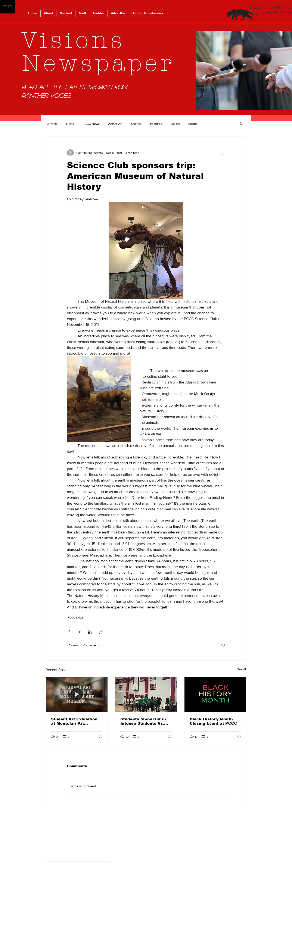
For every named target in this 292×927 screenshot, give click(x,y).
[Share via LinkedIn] (90, 632)
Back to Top (7, 908)
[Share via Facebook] (69, 632)
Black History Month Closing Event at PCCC (213, 721)
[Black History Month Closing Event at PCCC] (215, 694)
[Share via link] (100, 632)
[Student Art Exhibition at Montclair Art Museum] (77, 694)
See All (241, 669)
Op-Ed (175, 123)
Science (136, 123)
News (70, 123)
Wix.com (175, 909)
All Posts (52, 123)
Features (156, 123)
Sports (193, 123)
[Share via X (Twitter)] (79, 632)
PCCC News (91, 123)
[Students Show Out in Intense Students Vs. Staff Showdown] (146, 694)
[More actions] (222, 152)
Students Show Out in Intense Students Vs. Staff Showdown (143, 721)
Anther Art (115, 123)
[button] (241, 123)
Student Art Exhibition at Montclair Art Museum (74, 721)
